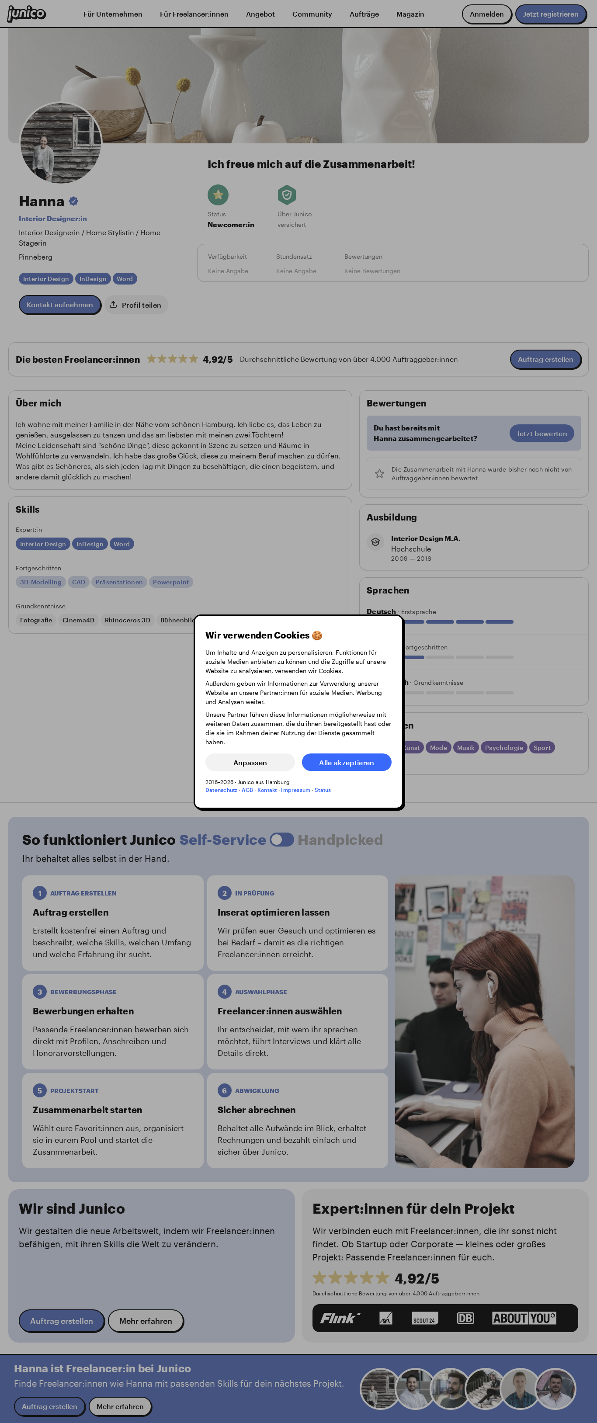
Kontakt (267, 790)
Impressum (295, 790)
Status (323, 790)
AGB (247, 790)
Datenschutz (221, 790)
